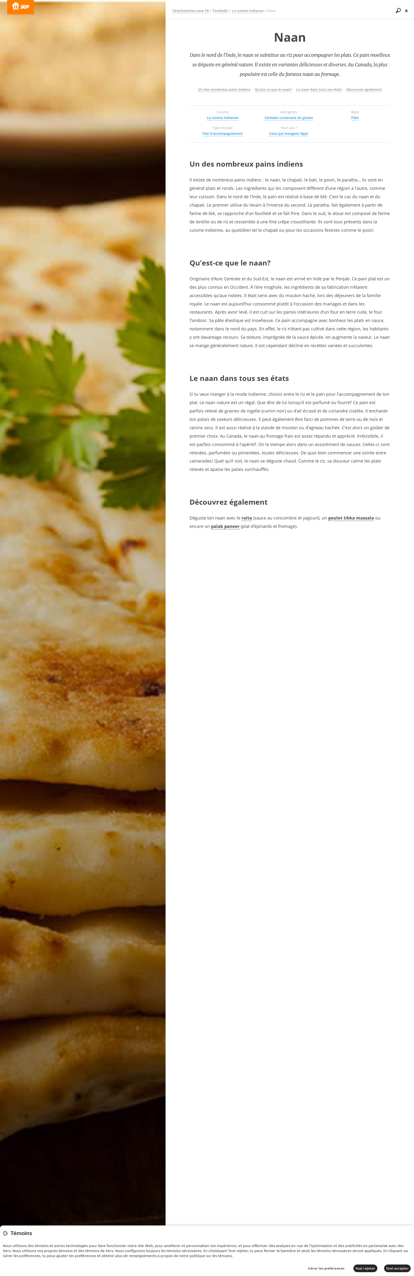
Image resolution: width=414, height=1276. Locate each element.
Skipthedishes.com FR (190, 10)
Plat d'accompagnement (222, 133)
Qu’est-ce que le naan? (273, 89)
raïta (247, 518)
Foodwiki (220, 10)
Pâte (355, 117)
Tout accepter (397, 1268)
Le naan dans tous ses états (319, 89)
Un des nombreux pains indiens (224, 89)
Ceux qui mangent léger (288, 133)
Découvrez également (364, 89)
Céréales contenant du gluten (288, 117)
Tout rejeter (365, 1268)
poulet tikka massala (351, 518)
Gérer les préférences (326, 1268)
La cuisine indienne (248, 10)
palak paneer (225, 526)
